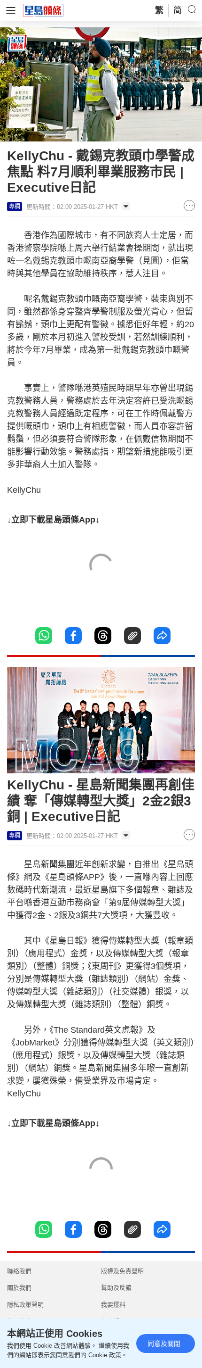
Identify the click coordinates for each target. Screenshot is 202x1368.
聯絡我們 (19, 1271)
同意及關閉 (164, 1343)
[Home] (43, 10)
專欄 (14, 206)
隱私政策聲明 (25, 1304)
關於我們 (19, 1287)
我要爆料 (113, 1304)
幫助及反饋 (116, 1287)
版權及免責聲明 (122, 1271)
